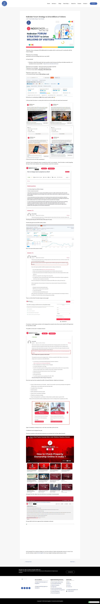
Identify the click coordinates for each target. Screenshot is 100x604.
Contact (85, 3)
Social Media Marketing (56, 583)
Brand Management (56, 593)
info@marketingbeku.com (72, 589)
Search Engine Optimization (57, 582)
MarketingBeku (40, 553)
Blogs (60, 3)
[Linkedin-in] (29, 588)
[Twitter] (25, 588)
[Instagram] (27, 588)
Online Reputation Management (58, 589)
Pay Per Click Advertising (57, 588)
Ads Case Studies (31, 19)
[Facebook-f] (22, 588)
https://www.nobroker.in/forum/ (50, 63)
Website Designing (55, 585)
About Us (73, 3)
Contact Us (69, 586)
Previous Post (27, 561)
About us (69, 583)
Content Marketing (55, 591)
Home (48, 3)
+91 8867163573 (70, 591)
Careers (79, 3)
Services (54, 3)
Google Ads (54, 586)
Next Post (73, 561)
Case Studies (41, 19)
